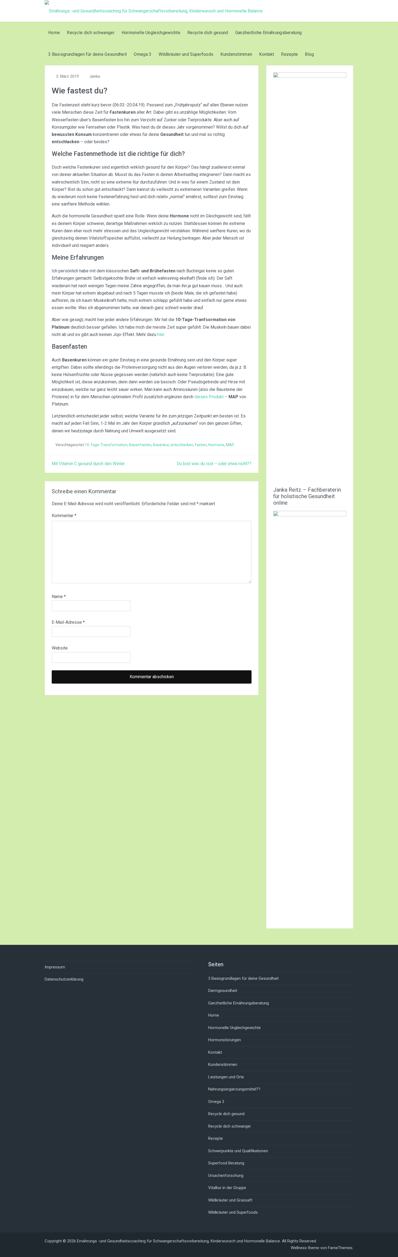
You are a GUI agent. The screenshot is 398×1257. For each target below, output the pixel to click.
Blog (309, 54)
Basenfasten (140, 445)
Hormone (216, 445)
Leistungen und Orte (226, 1077)
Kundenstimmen (236, 54)
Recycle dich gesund (207, 32)
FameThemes (340, 1247)
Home (54, 32)
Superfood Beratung (226, 1163)
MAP (230, 445)
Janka (94, 76)
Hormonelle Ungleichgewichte (151, 32)
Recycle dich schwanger (91, 32)
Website (60, 648)
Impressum (55, 967)
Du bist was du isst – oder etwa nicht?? (214, 463)
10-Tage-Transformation (106, 445)
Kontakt (266, 54)
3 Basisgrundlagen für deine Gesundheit (87, 54)
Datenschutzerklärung (64, 979)
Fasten (201, 445)
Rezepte (289, 54)
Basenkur (161, 445)
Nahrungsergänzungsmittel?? (234, 1089)
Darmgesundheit (222, 990)
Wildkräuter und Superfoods (186, 54)
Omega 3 (142, 54)
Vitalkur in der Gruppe (227, 1187)
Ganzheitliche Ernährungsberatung (268, 32)
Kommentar (64, 515)
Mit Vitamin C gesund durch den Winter (88, 463)
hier (160, 334)
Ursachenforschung (225, 1175)
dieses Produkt (209, 396)
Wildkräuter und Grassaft (230, 1200)
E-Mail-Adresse (68, 622)
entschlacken (182, 445)
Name (59, 596)
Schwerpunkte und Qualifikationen (238, 1150)
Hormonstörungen (224, 1039)
